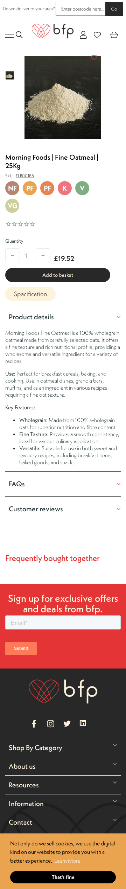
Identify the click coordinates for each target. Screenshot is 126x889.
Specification (30, 294)
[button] (73, 57)
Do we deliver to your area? (29, 9)
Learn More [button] (67, 860)
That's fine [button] (63, 877)
